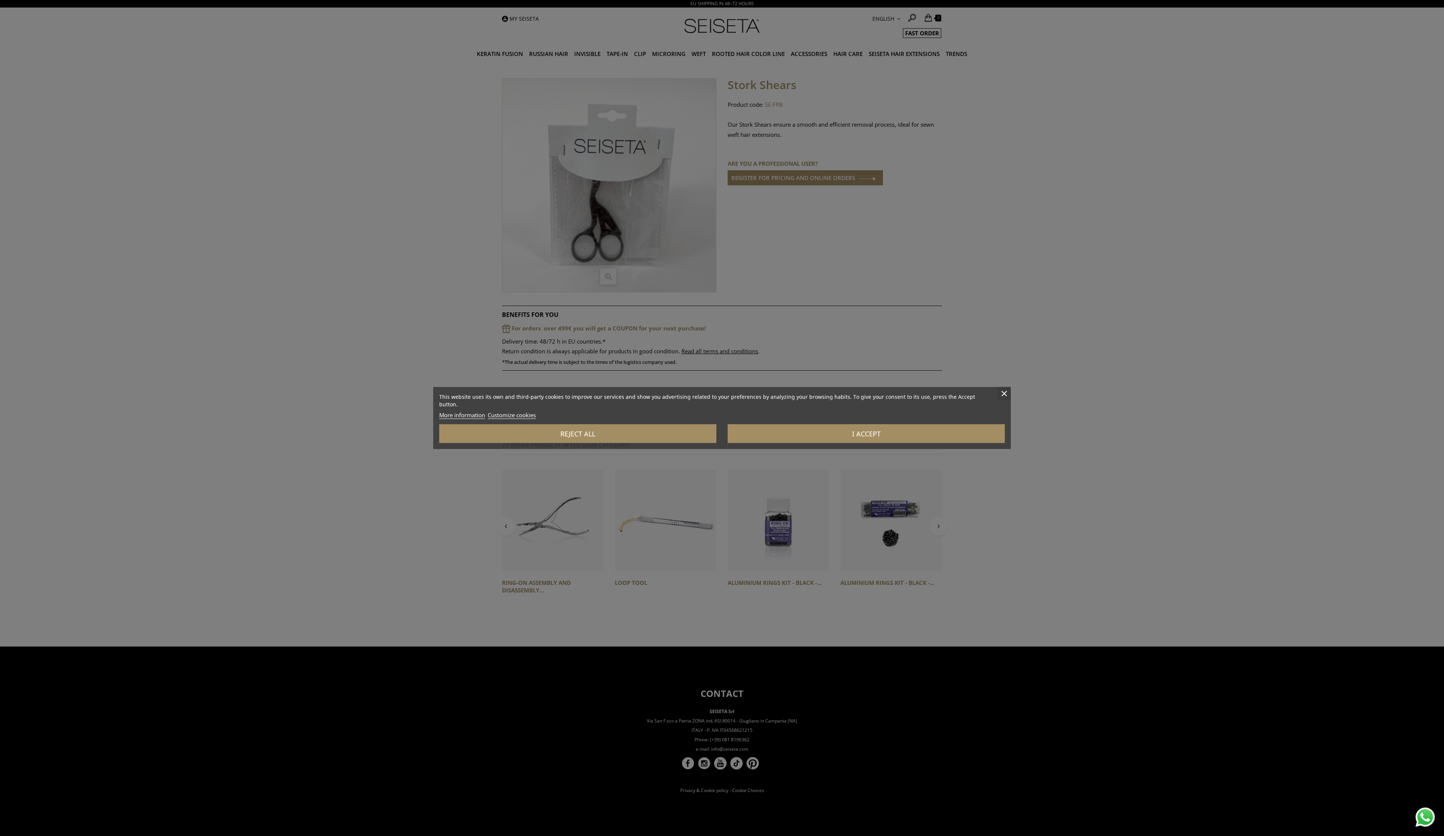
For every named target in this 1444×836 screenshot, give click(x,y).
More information (462, 415)
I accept (866, 433)
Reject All (577, 433)
